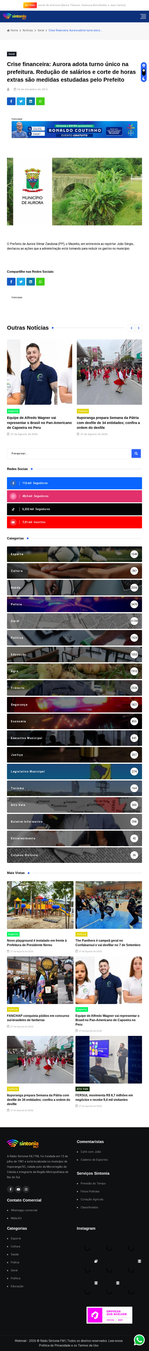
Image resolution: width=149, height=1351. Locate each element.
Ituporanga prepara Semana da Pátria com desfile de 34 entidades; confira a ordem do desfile (108, 422)
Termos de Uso (88, 1345)
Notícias (28, 30)
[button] (131, 328)
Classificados (89, 1207)
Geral (41, 30)
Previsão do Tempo (93, 1183)
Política (15, 1278)
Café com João (91, 1151)
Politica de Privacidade (54, 1345)
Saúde (15, 1254)
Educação (17, 1286)
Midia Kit (16, 1218)
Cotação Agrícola (92, 1199)
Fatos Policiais (90, 1191)
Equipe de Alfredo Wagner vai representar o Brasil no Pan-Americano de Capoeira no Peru (39, 422)
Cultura (82, 411)
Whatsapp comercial (24, 1210)
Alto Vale (82, 1089)
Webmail (20, 1341)
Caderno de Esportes (94, 1159)
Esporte (13, 411)
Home (14, 30)
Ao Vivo (30, 5)
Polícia (15, 1262)
